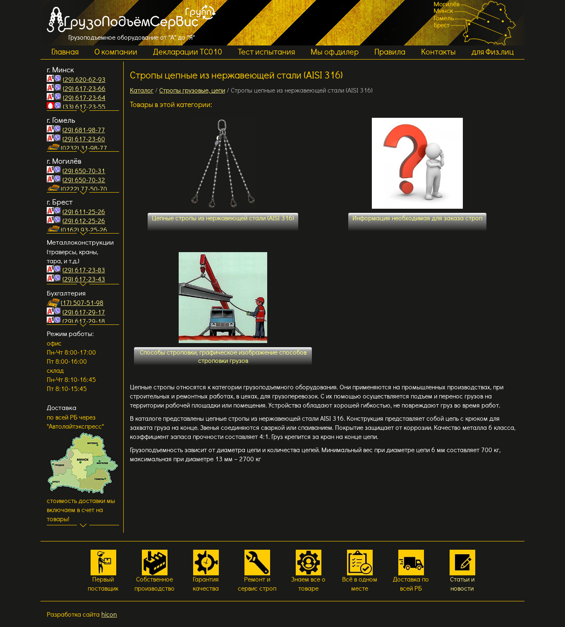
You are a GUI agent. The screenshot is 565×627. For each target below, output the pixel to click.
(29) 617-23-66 (84, 88)
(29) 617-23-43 (83, 278)
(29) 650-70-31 (83, 170)
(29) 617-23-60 (83, 138)
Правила (389, 51)
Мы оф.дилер (335, 51)
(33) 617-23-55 (84, 106)
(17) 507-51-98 (82, 302)
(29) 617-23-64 (84, 97)
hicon (109, 614)
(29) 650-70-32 (83, 179)
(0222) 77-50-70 (84, 188)
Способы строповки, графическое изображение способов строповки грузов (223, 356)
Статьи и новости (462, 583)
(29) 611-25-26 (83, 211)
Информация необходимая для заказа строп (417, 217)
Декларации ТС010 (187, 51)
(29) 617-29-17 (83, 312)
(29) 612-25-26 (83, 220)
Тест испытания (266, 51)
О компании (115, 51)
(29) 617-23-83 (83, 269)
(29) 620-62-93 (84, 79)
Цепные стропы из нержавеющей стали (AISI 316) (223, 217)
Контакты (438, 51)
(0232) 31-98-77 (84, 147)
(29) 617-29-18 (83, 321)
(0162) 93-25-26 (84, 229)
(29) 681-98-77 (83, 129)
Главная (65, 51)
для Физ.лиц (493, 51)
